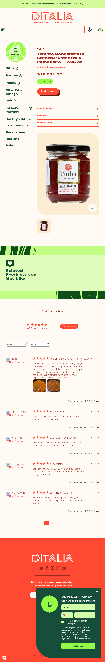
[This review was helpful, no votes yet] (92, 427)
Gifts (10, 68)
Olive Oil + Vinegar (14, 92)
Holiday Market (12, 110)
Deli (9, 100)
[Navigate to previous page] (40, 523)
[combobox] (17, 344)
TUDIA (40, 49)
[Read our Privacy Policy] (93, 627)
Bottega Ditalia (18, 119)
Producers (15, 132)
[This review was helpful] (92, 401)
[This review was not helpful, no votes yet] (97, 401)
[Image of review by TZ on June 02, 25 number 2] (53, 385)
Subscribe (78, 645)
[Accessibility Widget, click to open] (4, 658)
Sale (9, 145)
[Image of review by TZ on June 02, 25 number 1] (39, 385)
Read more (64, 378)
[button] (100, 29)
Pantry (12, 75)
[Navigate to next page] (64, 523)
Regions (13, 138)
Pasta (11, 83)
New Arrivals (17, 125)
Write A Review (69, 326)
